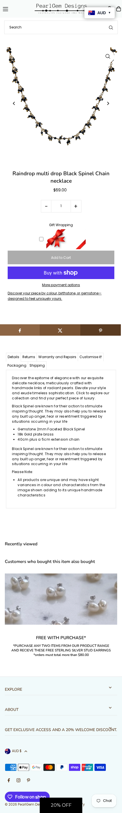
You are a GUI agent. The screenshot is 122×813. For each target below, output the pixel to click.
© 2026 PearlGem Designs (27, 804)
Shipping (37, 365)
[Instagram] (18, 780)
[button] (61, 805)
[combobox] (61, 27)
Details (13, 357)
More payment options (61, 285)
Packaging (16, 365)
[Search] (111, 27)
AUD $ (17, 751)
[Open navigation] (15, 8)
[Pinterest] (28, 780)
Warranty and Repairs (57, 357)
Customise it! (90, 357)
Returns (28, 357)
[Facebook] (9, 780)
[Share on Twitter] (60, 330)
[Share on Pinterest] (100, 330)
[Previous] (14, 103)
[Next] (108, 103)
